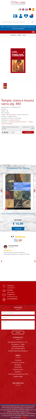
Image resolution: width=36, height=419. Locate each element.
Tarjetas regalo (18, 376)
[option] (18, 60)
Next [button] (34, 190)
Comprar (18, 229)
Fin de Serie (18, 367)
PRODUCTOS (13, 35)
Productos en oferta (18, 363)
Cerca (24, 418)
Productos (18, 360)
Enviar (18, 333)
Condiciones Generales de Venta (18, 374)
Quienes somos (18, 370)
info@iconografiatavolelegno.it (18, 351)
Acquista (28, 132)
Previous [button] (1, 190)
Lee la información (16, 418)
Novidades (18, 365)
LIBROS (19, 35)
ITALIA (24, 35)
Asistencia (18, 372)
